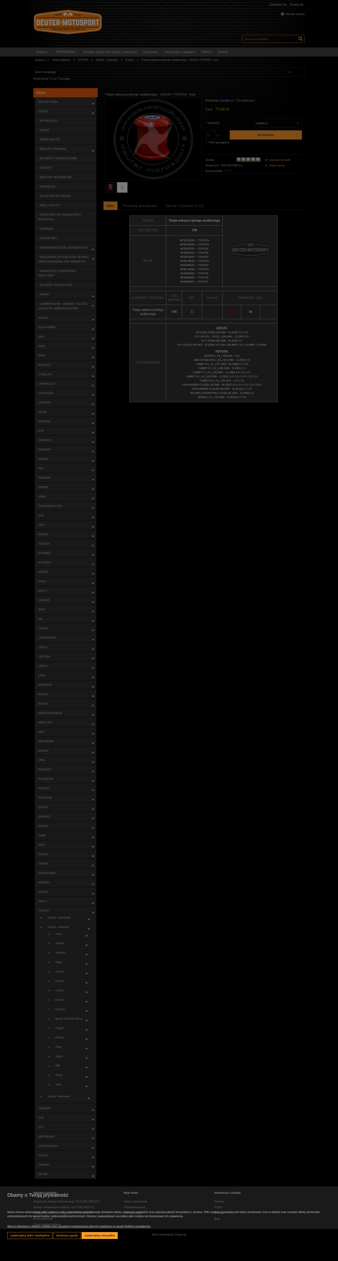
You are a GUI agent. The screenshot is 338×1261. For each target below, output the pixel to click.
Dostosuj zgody (67, 1235)
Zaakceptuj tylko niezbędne (30, 1235)
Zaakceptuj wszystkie (100, 1235)
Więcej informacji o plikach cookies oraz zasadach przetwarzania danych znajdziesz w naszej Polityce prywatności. (79, 1226)
